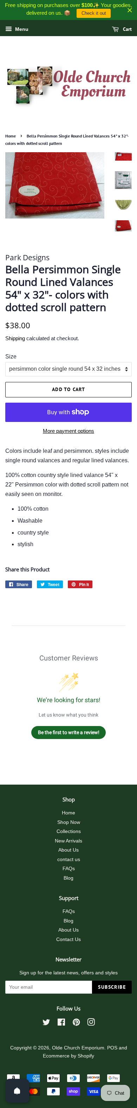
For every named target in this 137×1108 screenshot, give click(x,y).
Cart (127, 29)
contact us (68, 859)
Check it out (93, 13)
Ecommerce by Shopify (68, 1056)
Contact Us (68, 939)
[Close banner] (130, 10)
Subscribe (112, 987)
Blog (68, 878)
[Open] (17, 1091)
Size (11, 357)
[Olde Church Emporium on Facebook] (61, 1023)
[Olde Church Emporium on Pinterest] (76, 1023)
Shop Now (68, 822)
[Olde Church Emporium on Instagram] (91, 1023)
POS (112, 1047)
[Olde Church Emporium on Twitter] (46, 1023)
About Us (68, 850)
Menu (21, 29)
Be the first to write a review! (68, 732)
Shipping (15, 338)
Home (10, 136)
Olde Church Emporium (78, 1047)
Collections (69, 831)
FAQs (69, 868)
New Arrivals (68, 841)
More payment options (68, 431)
